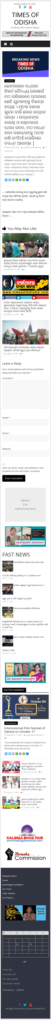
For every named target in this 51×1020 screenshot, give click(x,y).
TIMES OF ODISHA (25, 18)
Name (6, 417)
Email (6, 433)
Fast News (9, 81)
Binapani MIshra (9, 876)
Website (6, 448)
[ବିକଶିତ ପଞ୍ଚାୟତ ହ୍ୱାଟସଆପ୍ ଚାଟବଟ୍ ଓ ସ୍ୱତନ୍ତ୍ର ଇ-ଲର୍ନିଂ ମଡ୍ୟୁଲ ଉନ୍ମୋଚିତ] (8, 585)
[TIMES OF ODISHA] (5, 44)
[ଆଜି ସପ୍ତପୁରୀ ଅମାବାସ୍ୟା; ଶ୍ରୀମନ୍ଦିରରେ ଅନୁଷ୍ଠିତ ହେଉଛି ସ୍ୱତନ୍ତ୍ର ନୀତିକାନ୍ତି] (25, 321)
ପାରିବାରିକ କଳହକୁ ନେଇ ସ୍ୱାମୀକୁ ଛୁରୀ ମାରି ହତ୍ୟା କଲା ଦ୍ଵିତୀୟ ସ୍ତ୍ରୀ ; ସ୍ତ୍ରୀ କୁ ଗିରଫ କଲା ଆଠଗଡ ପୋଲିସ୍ (24, 195)
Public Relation (8, 893)
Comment (8, 378)
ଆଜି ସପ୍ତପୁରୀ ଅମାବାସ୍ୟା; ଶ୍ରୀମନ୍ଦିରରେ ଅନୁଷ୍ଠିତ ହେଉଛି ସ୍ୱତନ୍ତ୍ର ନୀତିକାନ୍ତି (24, 349)
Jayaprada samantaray (32, 147)
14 (30, 944)
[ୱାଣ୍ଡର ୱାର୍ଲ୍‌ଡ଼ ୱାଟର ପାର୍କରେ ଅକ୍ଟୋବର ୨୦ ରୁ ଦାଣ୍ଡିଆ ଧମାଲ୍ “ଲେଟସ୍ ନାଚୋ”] (11, 798)
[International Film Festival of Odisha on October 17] (25, 696)
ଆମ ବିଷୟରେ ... (8, 897)
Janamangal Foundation (12, 884)
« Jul (24, 961)
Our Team (6, 889)
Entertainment (11, 723)
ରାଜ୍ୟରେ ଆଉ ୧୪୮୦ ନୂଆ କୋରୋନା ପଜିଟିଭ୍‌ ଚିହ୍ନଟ (23, 213)
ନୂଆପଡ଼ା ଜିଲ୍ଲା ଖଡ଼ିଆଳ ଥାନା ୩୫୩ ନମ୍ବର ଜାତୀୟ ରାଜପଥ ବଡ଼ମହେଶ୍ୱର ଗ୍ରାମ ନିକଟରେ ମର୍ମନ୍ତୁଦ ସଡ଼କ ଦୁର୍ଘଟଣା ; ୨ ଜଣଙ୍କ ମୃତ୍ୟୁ (25, 263)
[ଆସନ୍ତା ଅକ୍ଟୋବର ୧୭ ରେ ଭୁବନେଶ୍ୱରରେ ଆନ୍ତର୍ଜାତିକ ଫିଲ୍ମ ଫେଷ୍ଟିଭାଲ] (11, 762)
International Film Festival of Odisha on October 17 (24, 730)
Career (5, 880)
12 (17, 944)
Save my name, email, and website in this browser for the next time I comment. (23, 469)
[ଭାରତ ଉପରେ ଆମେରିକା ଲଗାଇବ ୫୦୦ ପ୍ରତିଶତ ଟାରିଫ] (8, 637)
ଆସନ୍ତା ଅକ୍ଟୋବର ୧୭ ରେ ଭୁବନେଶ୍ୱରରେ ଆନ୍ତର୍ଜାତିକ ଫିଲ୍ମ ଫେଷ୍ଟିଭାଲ (32, 766)
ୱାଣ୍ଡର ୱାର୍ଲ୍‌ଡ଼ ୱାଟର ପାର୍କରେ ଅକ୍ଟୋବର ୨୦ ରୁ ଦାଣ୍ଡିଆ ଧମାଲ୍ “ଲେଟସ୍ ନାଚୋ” (32, 802)
